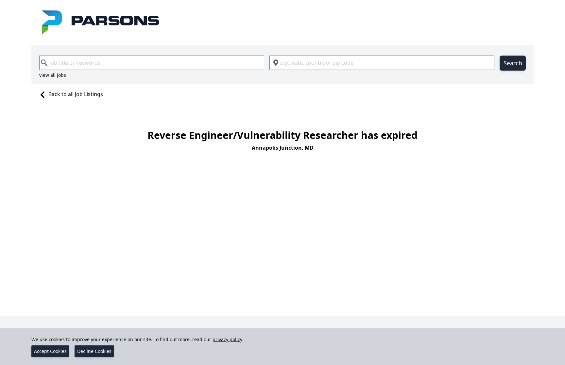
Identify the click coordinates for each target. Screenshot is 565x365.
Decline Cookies (94, 351)
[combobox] (151, 63)
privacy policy (227, 339)
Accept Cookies (50, 351)
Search (513, 63)
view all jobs (52, 75)
